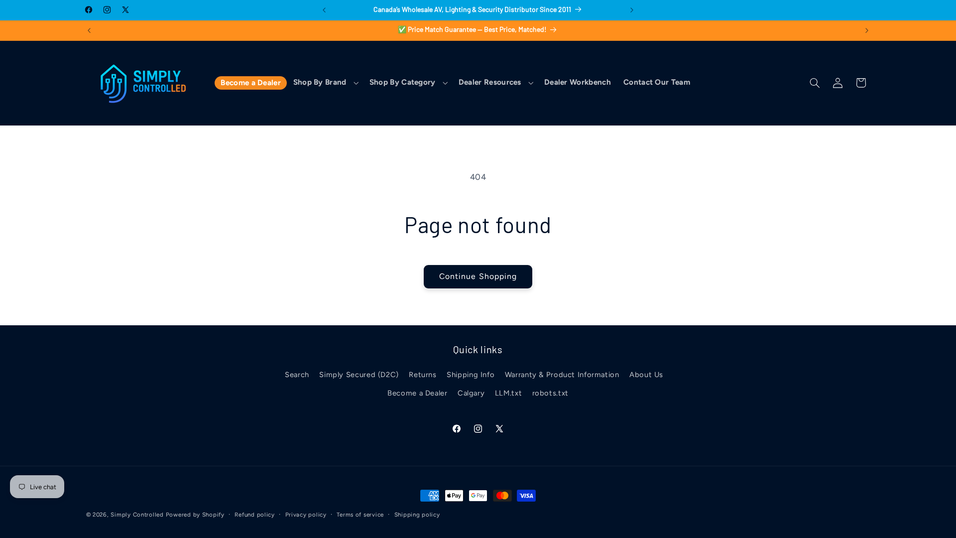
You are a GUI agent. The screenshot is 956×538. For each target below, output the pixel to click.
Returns (422, 374)
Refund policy (255, 514)
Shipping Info (470, 374)
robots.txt (550, 393)
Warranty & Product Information (562, 374)
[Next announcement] (632, 10)
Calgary (471, 393)
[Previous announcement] (324, 10)
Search (297, 374)
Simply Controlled (137, 514)
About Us (646, 374)
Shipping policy (417, 514)
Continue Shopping (478, 276)
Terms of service (360, 514)
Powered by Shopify (195, 514)
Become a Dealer (417, 393)
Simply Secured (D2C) (359, 374)
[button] (325, 83)
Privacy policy (306, 514)
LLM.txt (508, 393)
